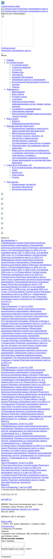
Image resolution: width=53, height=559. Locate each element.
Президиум (17, 172)
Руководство (18, 72)
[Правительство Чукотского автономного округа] (2, 218)
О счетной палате (20, 65)
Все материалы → (9, 240)
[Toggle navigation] (2, 53)
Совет (15, 170)
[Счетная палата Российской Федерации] (2, 223)
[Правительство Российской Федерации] (2, 233)
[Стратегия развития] (2, 194)
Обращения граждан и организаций (28, 79)
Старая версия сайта (10, 6)
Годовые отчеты (19, 96)
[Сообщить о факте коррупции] (2, 209)
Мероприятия (18, 92)
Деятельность (13, 89)
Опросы (15, 87)
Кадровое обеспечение (22, 77)
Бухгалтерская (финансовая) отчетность (30, 82)
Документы (17, 74)
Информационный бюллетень (26, 123)
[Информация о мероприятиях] (2, 199)
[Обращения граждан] (2, 204)
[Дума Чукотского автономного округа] (2, 213)
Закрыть (5, 531)
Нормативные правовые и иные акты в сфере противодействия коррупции (30, 129)
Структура (17, 70)
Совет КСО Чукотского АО (19, 165)
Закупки (16, 84)
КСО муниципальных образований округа (32, 167)
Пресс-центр (12, 118)
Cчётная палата (16, 49)
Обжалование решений (23, 111)
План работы (18, 94)
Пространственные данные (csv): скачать (20, 509)
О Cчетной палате (15, 62)
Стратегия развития (21, 67)
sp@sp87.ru (6, 499)
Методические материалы (24, 133)
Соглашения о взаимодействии (26, 109)
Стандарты (17, 99)
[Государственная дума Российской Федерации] (2, 228)
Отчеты (15, 177)
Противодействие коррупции (20, 126)
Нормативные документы (24, 184)
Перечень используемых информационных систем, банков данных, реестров (31, 104)
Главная (10, 60)
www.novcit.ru (7, 526)
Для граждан (12, 182)
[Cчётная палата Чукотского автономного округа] (24, 8)
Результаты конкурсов (22, 189)
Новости (16, 121)
